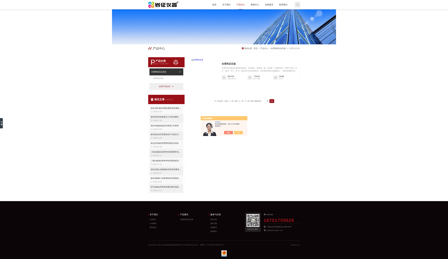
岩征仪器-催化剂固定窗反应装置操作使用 (166, 108)
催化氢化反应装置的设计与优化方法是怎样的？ (166, 134)
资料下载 (213, 223)
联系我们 (283, 5)
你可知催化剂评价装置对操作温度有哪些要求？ (166, 187)
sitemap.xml (295, 245)
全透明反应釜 (158, 78)
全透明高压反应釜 (278, 48)
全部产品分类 (164, 86)
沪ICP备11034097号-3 (215, 245)
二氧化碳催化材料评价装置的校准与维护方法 (166, 161)
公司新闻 (153, 223)
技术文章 (213, 219)
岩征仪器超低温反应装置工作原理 (165, 126)
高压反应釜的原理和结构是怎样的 (165, 143)
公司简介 (153, 219)
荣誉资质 (153, 227)
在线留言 (269, 5)
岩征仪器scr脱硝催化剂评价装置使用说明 (166, 169)
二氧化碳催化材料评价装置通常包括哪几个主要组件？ (166, 152)
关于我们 (226, 5)
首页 (214, 5)
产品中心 (240, 5)
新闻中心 (255, 5)
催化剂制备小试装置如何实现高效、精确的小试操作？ (166, 178)
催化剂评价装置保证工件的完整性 (165, 117)
